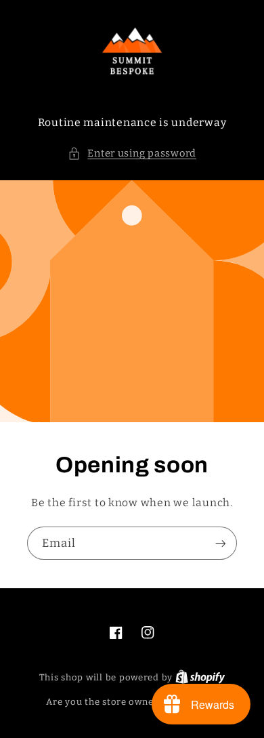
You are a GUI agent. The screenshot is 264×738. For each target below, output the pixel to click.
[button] (132, 154)
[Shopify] (200, 677)
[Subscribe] (220, 543)
